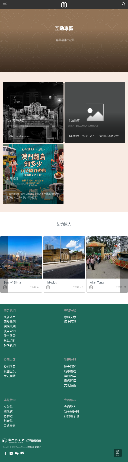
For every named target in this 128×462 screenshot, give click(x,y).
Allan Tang (97, 282)
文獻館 (8, 407)
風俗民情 (70, 380)
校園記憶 (10, 371)
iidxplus (52, 282)
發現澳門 (70, 360)
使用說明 (10, 331)
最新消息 (10, 317)
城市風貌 (70, 371)
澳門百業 (70, 376)
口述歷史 (10, 425)
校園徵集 (10, 366)
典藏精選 (10, 400)
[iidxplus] (48, 287)
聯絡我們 (10, 345)
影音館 (8, 421)
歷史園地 (10, 376)
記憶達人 (64, 224)
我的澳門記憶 (15, 120)
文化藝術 (70, 385)
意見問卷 (10, 340)
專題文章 (70, 317)
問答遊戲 (12, 178)
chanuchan (24, 136)
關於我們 (10, 310)
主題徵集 (74, 120)
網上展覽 (70, 322)
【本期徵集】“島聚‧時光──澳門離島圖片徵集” (93, 136)
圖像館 (8, 411)
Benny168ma (12, 282)
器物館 (8, 416)
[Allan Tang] (91, 287)
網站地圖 (10, 326)
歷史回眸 (70, 366)
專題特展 (70, 310)
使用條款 (10, 336)
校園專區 (10, 360)
